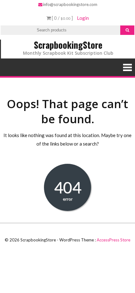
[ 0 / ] (62, 18)
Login (83, 18)
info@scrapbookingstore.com (70, 4)
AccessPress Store (113, 239)
